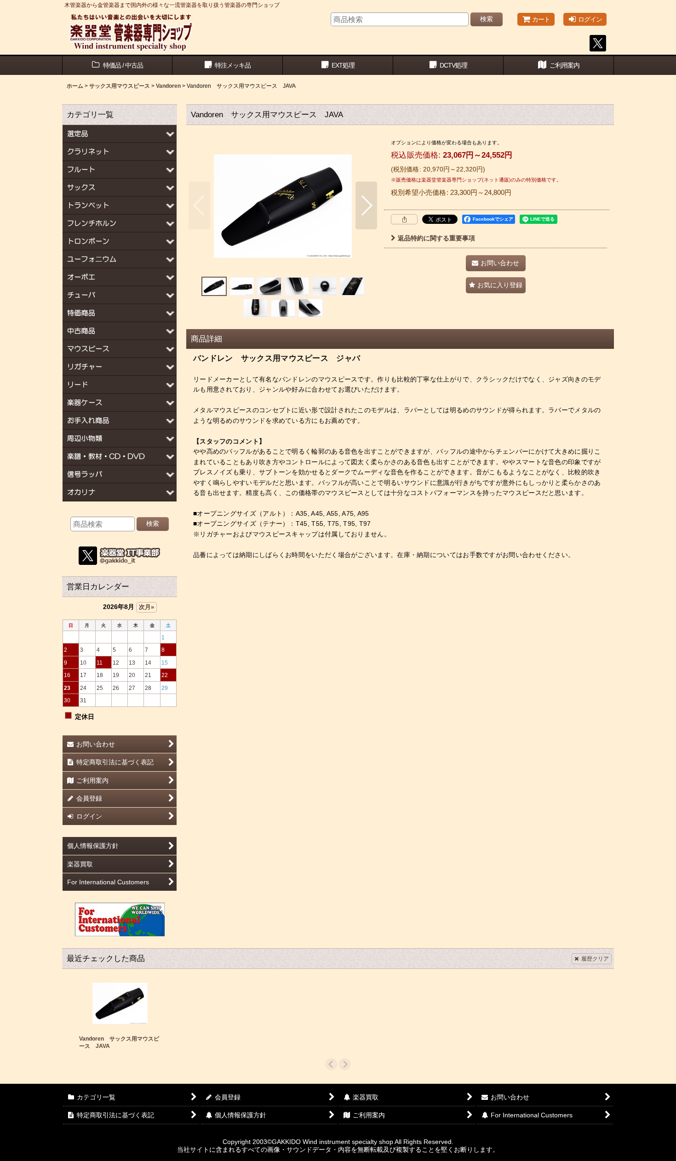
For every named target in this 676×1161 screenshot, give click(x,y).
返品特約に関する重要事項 (436, 238)
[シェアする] (404, 219)
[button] (199, 205)
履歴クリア (595, 959)
